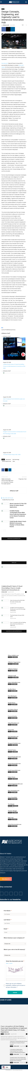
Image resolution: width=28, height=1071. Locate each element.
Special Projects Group (6, 461)
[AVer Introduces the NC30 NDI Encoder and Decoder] (5, 602)
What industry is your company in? (14, 938)
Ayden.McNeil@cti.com (14, 682)
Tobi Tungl (10, 817)
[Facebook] (3, 29)
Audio (11, 1054)
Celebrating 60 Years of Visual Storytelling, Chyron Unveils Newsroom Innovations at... (11, 588)
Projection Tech (23, 479)
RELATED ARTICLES (8, 498)
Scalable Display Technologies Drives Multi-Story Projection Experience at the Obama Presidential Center (18, 514)
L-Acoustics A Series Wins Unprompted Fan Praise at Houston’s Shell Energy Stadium (17, 1051)
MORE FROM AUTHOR (8, 499)
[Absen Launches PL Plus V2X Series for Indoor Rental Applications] (5, 505)
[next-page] (5, 530)
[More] (17, 29)
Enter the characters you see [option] (14, 961)
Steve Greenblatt (12, 797)
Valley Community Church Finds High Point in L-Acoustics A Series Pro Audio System (7, 481)
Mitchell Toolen (12, 750)
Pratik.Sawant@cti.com (14, 770)
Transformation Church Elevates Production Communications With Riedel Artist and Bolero (18, 1059)
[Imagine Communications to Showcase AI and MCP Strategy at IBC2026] (5, 609)
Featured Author (12, 716)
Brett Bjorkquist (12, 696)
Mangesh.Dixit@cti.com (14, 743)
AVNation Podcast (13, 669)
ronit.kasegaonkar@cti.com (15, 784)
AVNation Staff (6, 25)
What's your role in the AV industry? (14, 949)
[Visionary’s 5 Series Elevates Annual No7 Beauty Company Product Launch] (5, 1043)
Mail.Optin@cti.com (13, 736)
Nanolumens (4, 63)
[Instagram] (6, 893)
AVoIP (11, 1046)
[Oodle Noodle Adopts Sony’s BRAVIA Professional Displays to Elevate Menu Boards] (5, 523)
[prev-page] (2, 530)
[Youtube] (20, 893)
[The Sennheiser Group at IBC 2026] (5, 617)
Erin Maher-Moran (13, 709)
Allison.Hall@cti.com (13, 655)
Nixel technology (16, 459)
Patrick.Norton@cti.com (14, 763)
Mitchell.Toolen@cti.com (14, 757)
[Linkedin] (12, 29)
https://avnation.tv (11, 807)
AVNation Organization (14, 662)
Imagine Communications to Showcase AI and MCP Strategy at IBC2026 (17, 609)
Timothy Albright (12, 811)
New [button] (7, 963)
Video (2, 6)
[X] (8, 29)
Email (5, 929)
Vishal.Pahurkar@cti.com (14, 824)
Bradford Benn (12, 689)
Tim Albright (11, 804)
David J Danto (11, 702)
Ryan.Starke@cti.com (13, 790)
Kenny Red (11, 729)
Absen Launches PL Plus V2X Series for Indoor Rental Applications (18, 505)
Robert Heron (11, 777)
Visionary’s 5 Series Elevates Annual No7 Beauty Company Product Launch (18, 1043)
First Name (7, 910)
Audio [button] (10, 963)
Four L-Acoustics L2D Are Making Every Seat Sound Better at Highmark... (18, 624)
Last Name (7, 920)
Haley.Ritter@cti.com (13, 723)
